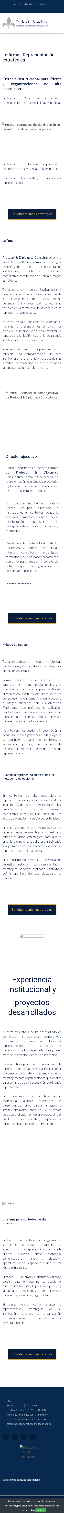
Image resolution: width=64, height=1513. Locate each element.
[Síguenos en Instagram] (33, 9)
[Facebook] (5, 1437)
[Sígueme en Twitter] (37, 9)
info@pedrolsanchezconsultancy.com (32, 4)
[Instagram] (24, 1437)
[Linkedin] (33, 1437)
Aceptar (40, 1510)
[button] (6, 1173)
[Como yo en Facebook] (25, 9)
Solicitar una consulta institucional (21, 1479)
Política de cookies (26, 1510)
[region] (32, 1174)
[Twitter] (14, 1437)
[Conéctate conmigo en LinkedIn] (29, 9)
